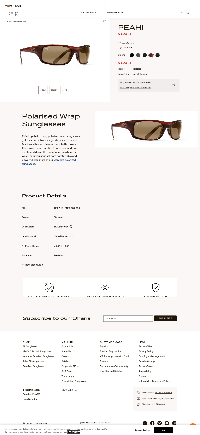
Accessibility (145, 371)
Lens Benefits (30, 399)
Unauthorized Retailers (111, 371)
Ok (163, 430)
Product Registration (111, 351)
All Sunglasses (30, 346)
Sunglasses (88, 12)
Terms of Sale (146, 366)
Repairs (104, 346)
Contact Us (67, 346)
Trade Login (67, 376)
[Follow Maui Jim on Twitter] (159, 424)
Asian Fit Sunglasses (33, 361)
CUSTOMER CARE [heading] (111, 342)
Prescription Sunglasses (73, 381)
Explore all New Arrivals (16, 21)
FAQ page (160, 404)
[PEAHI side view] (64, 90)
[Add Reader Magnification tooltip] (71, 226)
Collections (114, 12)
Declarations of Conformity (114, 366)
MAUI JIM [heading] (67, 342)
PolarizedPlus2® (31, 394)
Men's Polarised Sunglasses (37, 351)
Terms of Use (145, 346)
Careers (65, 356)
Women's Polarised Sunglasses (38, 356)
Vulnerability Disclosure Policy (154, 381)
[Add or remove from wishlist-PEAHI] (104, 22)
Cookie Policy (74, 432)
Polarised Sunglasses (33, 366)
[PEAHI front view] (53, 90)
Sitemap (143, 376)
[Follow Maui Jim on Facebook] (152, 424)
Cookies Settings (142, 430)
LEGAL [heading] (143, 342)
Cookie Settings (147, 361)
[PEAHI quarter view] (43, 90)
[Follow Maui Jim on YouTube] (167, 424)
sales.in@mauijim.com (163, 398)
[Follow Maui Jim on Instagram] (174, 424)
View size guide (33, 265)
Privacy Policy (146, 351)
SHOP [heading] (26, 342)
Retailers (65, 361)
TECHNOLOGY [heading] (32, 390)
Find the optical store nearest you (135, 87)
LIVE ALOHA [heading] (69, 390)
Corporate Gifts (69, 366)
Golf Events (67, 371)
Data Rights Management (152, 356)
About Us (66, 351)
